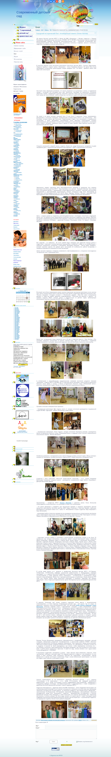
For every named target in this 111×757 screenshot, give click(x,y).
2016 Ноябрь (17, 328)
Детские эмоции (16, 225)
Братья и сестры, (19, 125)
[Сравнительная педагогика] (23, 361)
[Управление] (23, 350)
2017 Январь (17, 330)
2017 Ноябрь (17, 336)
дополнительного (16, 170)
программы (15, 167)
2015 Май (16, 314)
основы (14, 188)
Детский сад (16, 196)
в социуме (15, 197)
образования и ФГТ (17, 164)
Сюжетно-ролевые (19, 133)
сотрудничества (16, 181)
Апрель (47, 30)
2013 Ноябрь (17, 310)
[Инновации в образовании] (23, 352)
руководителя (15, 185)
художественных (16, 145)
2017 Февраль (17, 331)
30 (29, 301)
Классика (17, 177)
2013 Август (17, 309)
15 (27, 298)
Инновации (18, 178)
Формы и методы (19, 179)
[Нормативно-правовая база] (23, 348)
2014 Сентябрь (17, 311)
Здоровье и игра (19, 130)
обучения (15, 158)
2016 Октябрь (17, 327)
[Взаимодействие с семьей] (23, 358)
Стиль (17, 184)
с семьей (14, 173)
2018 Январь (17, 338)
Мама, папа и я (18, 123)
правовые (15, 187)
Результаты (16, 366)
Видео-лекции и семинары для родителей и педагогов (53, 720)
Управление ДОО (17, 183)
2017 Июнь (17, 334)
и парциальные (16, 166)
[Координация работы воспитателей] (23, 357)
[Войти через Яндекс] (57, 1)
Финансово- (18, 190)
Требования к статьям (17, 113)
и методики (15, 215)
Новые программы (17, 162)
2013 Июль (17, 308)
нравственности (16, 151)
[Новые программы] (23, 354)
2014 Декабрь (17, 312)
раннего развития (17, 139)
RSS (27, 1)
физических (15, 141)
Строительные (18, 136)
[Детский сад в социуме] (23, 360)
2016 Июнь (17, 325)
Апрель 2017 (23, 291)
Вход (26, 1)
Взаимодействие (19, 172)
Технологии (18, 155)
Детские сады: (18, 210)
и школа (14, 200)
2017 (42, 30)
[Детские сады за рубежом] (23, 363)
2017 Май (16, 333)
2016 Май (16, 324)
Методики (16, 138)
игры (14, 132)
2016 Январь (17, 320)
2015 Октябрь (17, 318)
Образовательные (17, 152)
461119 (80, 720)
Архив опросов (21, 366)
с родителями (15, 182)
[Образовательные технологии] (23, 355)
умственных (15, 148)
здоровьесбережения (17, 156)
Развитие (17, 140)
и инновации (15, 212)
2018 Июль (17, 339)
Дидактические (18, 131)
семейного (15, 208)
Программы (18, 169)
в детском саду (16, 175)
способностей (15, 142)
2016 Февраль (17, 321)
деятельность (15, 193)
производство (15, 195)
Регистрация (24, 1)
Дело (16, 194)
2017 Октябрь (17, 335)
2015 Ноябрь (17, 319)
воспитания (15, 161)
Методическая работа (18, 174)
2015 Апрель (17, 313)
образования (15, 171)
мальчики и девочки (17, 126)
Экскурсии (18, 203)
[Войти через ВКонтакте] (51, 1)
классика (15, 211)
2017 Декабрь (17, 337)
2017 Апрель (17, 332)
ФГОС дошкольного (19, 163)
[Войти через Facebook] (54, 1)
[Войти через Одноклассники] (63, 1)
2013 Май (16, 307)
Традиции (17, 207)
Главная (22, 1)
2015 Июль (17, 316)
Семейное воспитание (20, 122)
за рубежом (16, 205)
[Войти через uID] (48, 1)
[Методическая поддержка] (23, 351)
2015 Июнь (17, 315)
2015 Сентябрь (17, 317)
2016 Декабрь (17, 329)
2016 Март (16, 322)
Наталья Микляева (65, 502)
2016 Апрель (17, 323)
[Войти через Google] (60, 1)
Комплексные (18, 165)
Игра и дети (16, 128)
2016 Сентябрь (17, 326)
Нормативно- (18, 186)
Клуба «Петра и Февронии (83, 605)
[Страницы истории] (23, 347)
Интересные (18, 213)
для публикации (16, 114)
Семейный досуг (19, 127)
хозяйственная (16, 192)
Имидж (17, 201)
